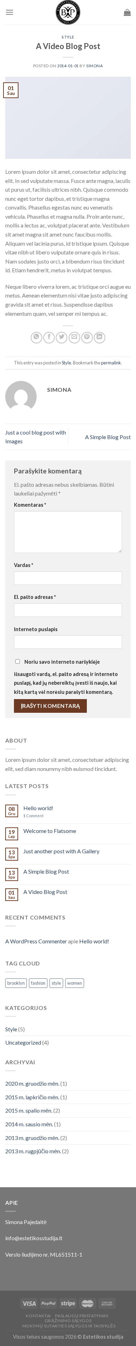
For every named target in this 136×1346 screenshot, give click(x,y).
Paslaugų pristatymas (81, 1315)
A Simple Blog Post (108, 436)
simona (94, 65)
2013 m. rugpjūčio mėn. (33, 1151)
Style (68, 37)
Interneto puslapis (36, 629)
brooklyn (16, 983)
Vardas (23, 565)
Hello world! (38, 808)
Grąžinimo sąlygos (68, 1320)
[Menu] (9, 12)
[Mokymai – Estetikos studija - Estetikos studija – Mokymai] (68, 12)
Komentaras (30, 505)
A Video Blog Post (45, 891)
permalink (111, 362)
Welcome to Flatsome (49, 830)
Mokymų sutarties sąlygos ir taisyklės (69, 1325)
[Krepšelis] (127, 12)
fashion (38, 983)
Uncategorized (23, 1042)
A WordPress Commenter (36, 941)
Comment (33, 815)
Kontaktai (38, 1315)
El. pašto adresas (35, 597)
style (56, 983)
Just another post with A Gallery (61, 851)
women (74, 983)
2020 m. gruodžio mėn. (32, 1083)
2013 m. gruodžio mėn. (32, 1137)
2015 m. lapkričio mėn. (32, 1097)
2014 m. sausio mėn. (29, 1124)
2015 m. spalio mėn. (28, 1110)
